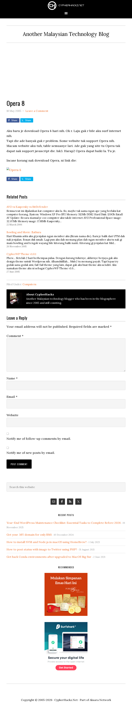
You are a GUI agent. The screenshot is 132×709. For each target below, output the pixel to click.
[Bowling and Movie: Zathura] (68, 239)
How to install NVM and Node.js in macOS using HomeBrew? (47, 542)
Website (12, 415)
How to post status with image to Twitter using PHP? (42, 549)
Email (12, 397)
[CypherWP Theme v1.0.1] (68, 262)
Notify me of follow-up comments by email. (39, 439)
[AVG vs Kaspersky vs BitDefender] (68, 215)
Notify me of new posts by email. (31, 453)
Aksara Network (100, 700)
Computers (29, 284)
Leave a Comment (36, 111)
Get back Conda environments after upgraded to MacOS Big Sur (49, 556)
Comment (15, 336)
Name (12, 378)
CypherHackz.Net (66, 5)
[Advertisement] (66, 69)
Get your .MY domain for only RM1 (29, 534)
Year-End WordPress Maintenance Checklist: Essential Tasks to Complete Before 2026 (64, 522)
